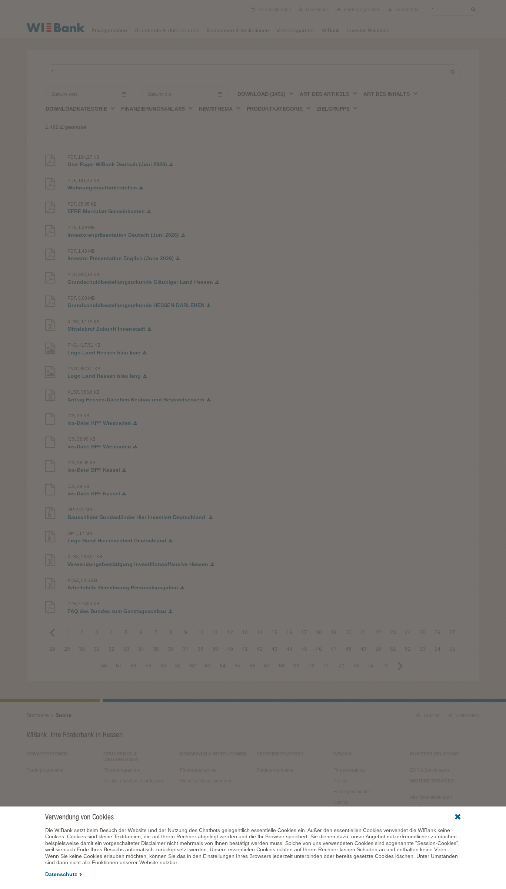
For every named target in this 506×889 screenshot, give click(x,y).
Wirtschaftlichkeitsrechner (206, 781)
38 (200, 649)
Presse (340, 781)
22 (378, 632)
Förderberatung (349, 770)
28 (52, 649)
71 (326, 666)
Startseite (38, 715)
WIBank (331, 30)
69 (297, 666)
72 (341, 666)
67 (267, 666)
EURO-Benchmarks (430, 770)
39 (215, 649)
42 (260, 649)
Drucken (432, 715)
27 (452, 632)
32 (111, 649)
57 (119, 666)
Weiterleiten (466, 715)
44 (289, 649)
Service (341, 802)
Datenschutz (61, 874)
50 (378, 649)
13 (245, 632)
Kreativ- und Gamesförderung (133, 781)
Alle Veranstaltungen (431, 797)
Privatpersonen (109, 30)
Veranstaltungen (274, 9)
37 (186, 649)
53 (423, 649)
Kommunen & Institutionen (238, 30)
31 (97, 649)
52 (408, 649)
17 (304, 632)
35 (156, 649)
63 (208, 666)
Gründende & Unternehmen (167, 30)
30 (82, 649)
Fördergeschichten (352, 791)
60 (163, 666)
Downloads (317, 9)
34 (141, 649)
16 (289, 632)
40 (230, 649)
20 (349, 632)
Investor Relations (368, 30)
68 (282, 666)
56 (104, 666)
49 (363, 649)
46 (319, 649)
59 (149, 666)
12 (230, 632)
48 (349, 649)
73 (356, 666)
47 (334, 649)
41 (245, 649)
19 (334, 632)
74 (371, 666)
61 (178, 666)
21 (363, 632)
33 (126, 649)
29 (67, 649)
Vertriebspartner (295, 30)
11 (215, 632)
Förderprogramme (361, 9)
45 (304, 649)
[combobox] (265, 94)
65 (237, 666)
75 (386, 666)
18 (319, 632)
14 (260, 632)
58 (134, 666)
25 (423, 632)
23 (393, 632)
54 (437, 649)
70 (311, 666)
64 (223, 666)
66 (252, 666)
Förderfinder (407, 9)
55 (452, 649)
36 (171, 649)
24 (408, 632)
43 (274, 649)
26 (437, 632)
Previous (52, 632)
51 (393, 649)
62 (193, 666)
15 (274, 632)
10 (200, 632)
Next (400, 665)
